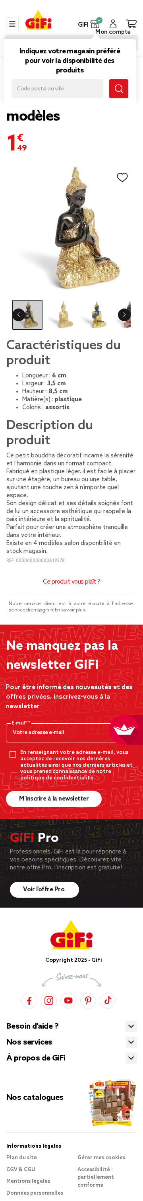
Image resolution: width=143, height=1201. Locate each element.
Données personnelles (34, 1193)
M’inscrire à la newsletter (54, 799)
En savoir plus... (72, 610)
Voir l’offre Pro (44, 889)
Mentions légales (28, 1181)
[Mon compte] (113, 24)
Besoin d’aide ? (32, 1026)
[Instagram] (49, 999)
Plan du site (21, 1158)
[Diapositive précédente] (18, 315)
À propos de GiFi (35, 1058)
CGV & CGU (20, 1170)
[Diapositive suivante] (124, 315)
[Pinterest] (88, 999)
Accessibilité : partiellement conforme (95, 1177)
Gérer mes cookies (101, 1158)
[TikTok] (108, 999)
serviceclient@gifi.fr (31, 610)
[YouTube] (68, 999)
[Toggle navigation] (12, 24)
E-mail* (20, 723)
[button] (95, 24)
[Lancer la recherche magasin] (118, 88)
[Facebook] (29, 999)
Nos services (29, 1042)
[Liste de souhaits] (122, 178)
